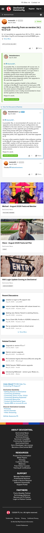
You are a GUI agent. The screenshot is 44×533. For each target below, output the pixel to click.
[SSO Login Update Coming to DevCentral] (22, 266)
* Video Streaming (9, 412)
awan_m (18, 328)
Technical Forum (8, 15)
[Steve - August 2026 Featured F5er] (22, 229)
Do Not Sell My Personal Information (22, 522)
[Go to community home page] (15, 8)
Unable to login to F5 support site (18, 300)
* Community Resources (11, 399)
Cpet (16, 347)
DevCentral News (7, 209)
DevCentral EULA (22, 443)
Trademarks (9, 518)
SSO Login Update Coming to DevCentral (19, 280)
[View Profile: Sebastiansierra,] (6, 57)
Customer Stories (22, 462)
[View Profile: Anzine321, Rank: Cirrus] (4, 21)
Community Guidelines (22, 441)
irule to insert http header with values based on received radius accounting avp (23, 306)
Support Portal (22, 485)
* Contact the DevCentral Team (14, 401)
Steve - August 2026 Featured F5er (17, 243)
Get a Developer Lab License (22, 445)
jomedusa (19, 315)
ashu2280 (19, 302)
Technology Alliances (22, 495)
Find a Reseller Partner (22, 493)
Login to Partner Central (22, 499)
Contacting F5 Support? (11, 386)
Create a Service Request (22, 481)
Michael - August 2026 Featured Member (19, 206)
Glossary (22, 460)
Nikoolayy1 (19, 361)
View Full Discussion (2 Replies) (12, 107)
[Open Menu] (40, 14)
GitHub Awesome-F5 (10, 416)
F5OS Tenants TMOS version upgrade (19, 365)
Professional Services (22, 479)
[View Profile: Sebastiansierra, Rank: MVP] (5, 113)
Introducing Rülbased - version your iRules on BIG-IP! (22, 372)
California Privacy (32, 518)
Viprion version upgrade (14, 352)
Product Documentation (22, 456)
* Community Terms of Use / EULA (15, 395)
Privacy (23, 518)
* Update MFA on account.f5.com (15, 403)
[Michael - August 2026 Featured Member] (22, 193)
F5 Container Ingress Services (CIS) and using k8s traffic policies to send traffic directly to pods (23, 359)
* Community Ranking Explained (14, 397)
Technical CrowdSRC (22, 439)
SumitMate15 (20, 354)
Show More (7, 39)
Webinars (22, 464)
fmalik (18, 367)
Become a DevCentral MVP (22, 447)
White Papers (22, 458)
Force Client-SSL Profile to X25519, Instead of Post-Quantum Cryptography (22, 319)
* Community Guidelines (11, 394)
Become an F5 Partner (22, 497)
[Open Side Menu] (3, 8)
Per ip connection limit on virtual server (20, 326)
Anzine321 (11, 20)
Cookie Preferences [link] (22, 525)
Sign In (38, 9)
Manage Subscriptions (22, 477)
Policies (17, 518)
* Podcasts (7, 409)
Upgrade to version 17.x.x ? (15, 345)
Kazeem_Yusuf (20, 308)
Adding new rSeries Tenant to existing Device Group (22, 313)
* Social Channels (9, 411)
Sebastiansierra (14, 55)
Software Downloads (22, 483)
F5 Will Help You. (14, 384)
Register (32, 9)
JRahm (18, 374)
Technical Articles (22, 437)
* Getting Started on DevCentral (14, 392)
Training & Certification (22, 468)
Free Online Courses (22, 466)
